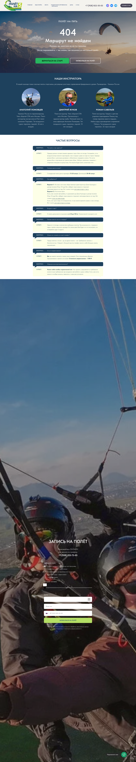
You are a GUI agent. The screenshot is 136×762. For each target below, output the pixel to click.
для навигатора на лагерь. (62, 203)
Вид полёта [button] (38, 5)
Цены (71, 5)
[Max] (107, 5)
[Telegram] (115, 5)
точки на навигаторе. (58, 198)
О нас (77, 5)
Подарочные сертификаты (59, 5)
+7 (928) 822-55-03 (94, 5)
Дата (46, 595)
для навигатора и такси (81, 189)
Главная (29, 5)
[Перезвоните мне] (124, 754)
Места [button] (46, 5)
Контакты (55, 6)
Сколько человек (50, 581)
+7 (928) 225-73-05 (68, 555)
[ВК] (111, 5)
